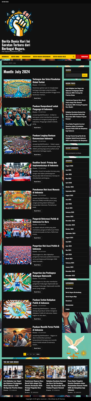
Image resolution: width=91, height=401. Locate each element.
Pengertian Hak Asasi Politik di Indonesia (17, 255)
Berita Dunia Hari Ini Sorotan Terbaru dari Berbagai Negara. (16, 45)
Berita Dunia (15, 57)
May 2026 (68, 178)
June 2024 (69, 246)
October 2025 (70, 187)
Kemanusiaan (26, 57)
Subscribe (84, 56)
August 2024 (69, 237)
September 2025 (70, 191)
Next (38, 354)
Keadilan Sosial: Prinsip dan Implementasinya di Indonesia (17, 172)
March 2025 (69, 208)
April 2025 (69, 204)
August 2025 (69, 195)
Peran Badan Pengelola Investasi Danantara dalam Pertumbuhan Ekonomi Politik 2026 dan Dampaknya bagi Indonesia (76, 127)
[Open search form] (73, 56)
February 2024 (70, 263)
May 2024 (68, 250)
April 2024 (69, 254)
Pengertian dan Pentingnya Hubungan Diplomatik (17, 282)
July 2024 (68, 242)
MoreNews (52, 399)
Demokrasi (5, 57)
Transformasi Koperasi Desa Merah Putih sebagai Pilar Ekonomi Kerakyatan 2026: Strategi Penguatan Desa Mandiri (76, 103)
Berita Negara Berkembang (41, 57)
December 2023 (70, 271)
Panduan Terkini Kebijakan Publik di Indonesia (17, 309)
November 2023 (70, 275)
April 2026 (69, 183)
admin (35, 85)
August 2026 (69, 166)
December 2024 (70, 221)
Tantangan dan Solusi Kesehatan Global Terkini (17, 88)
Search (68, 70)
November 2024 (70, 225)
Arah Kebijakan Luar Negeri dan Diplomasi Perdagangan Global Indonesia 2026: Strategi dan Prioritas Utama (75, 91)
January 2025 (69, 216)
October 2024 (70, 229)
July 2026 (68, 170)
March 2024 (69, 258)
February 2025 (70, 212)
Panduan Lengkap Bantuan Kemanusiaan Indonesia (17, 145)
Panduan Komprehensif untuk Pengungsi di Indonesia (17, 116)
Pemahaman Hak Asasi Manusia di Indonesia (17, 200)
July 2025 (68, 199)
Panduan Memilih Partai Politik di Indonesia (17, 337)
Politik (7, 235)
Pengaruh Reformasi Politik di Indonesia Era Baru (17, 228)
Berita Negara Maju (59, 57)
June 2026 (69, 174)
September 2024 (70, 233)
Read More (38, 98)
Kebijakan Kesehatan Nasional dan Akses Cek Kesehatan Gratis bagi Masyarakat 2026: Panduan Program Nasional (76, 115)
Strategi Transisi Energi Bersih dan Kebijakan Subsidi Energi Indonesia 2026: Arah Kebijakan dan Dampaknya (76, 138)
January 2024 (69, 267)
